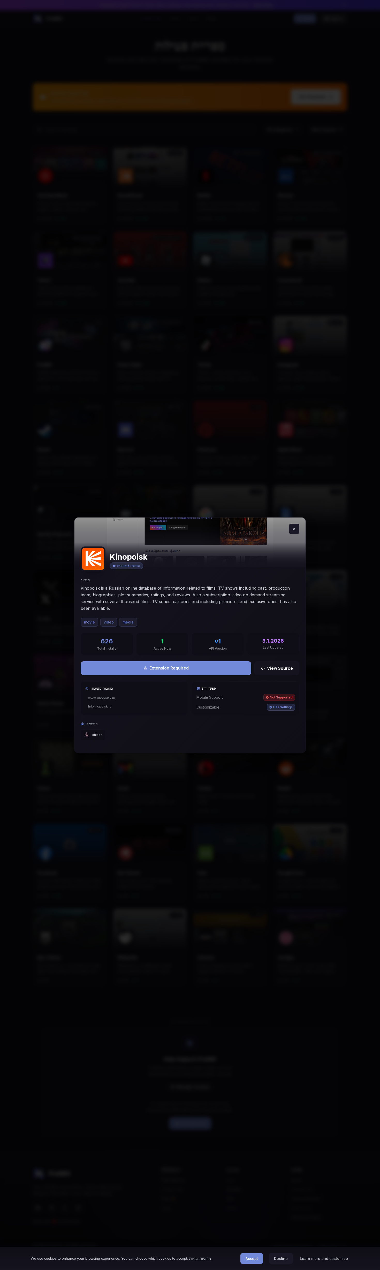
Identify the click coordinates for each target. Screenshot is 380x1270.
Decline (281, 1258)
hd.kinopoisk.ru (99, 706)
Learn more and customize (324, 1258)
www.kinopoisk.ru (101, 698)
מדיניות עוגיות (200, 1258)
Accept (252, 1258)
